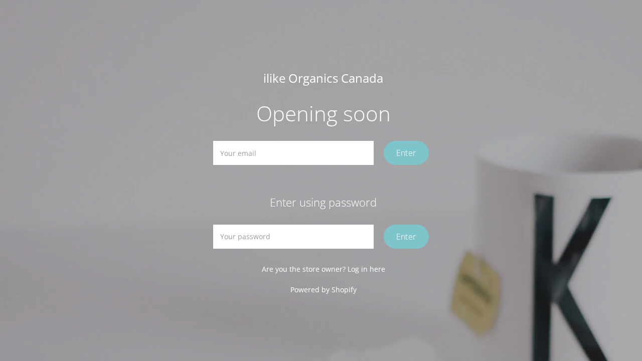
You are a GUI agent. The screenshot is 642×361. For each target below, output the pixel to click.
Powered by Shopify (323, 289)
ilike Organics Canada (323, 78)
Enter (406, 152)
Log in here (366, 269)
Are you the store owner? (323, 269)
